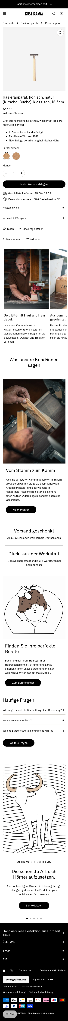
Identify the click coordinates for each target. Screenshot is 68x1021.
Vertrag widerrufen (16, 979)
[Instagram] (11, 970)
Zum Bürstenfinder (23, 682)
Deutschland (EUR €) (51, 970)
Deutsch (23, 970)
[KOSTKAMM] (34, 13)
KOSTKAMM (19, 1013)
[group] (34, 809)
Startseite (8, 23)
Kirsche (6, 156)
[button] (61, 13)
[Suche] (54, 13)
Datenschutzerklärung (41, 992)
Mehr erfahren (21, 509)
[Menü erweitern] (4, 13)
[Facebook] (4, 970)
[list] (34, 59)
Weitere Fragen (19, 742)
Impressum (38, 979)
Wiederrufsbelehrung (14, 992)
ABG (50, 979)
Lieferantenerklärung (32, 986)
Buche (16, 156)
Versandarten (10, 986)
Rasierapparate (30, 23)
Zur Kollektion (34, 905)
